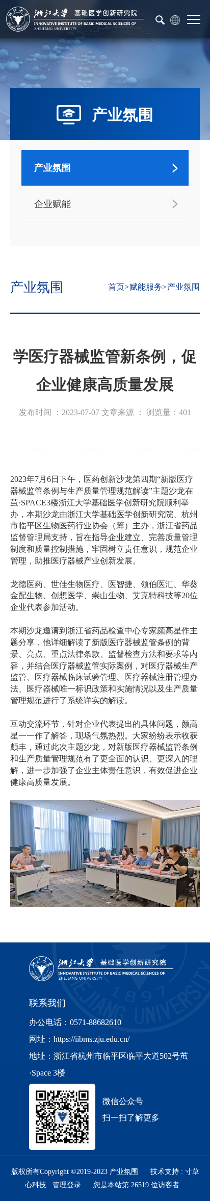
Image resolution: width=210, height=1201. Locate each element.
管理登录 (66, 1185)
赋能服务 (145, 287)
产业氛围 (183, 287)
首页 (116, 287)
